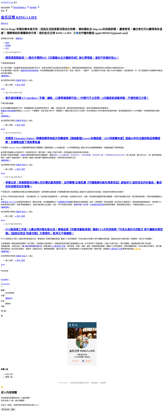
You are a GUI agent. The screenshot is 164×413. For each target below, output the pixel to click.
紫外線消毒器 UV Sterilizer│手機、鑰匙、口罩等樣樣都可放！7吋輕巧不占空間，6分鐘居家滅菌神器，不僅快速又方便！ (77, 98)
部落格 (8, 46)
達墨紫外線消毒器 (8, 111)
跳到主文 (4, 23)
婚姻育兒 (19, 38)
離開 (12, 409)
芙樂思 (23, 155)
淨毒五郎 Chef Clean (9, 202)
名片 (7, 48)
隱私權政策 (94, 383)
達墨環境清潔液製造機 (29, 70)
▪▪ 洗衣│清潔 (20, 85)
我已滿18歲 (5, 409)
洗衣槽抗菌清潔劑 (97, 205)
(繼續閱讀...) (5, 76)
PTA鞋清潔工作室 (58, 246)
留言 (23, 80)
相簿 (7, 43)
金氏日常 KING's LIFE (19, 17)
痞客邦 (18, 80)
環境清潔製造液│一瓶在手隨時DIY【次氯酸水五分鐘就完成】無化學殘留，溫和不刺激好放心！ (62, 57)
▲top (3, 89)
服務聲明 (103, 383)
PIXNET (65, 383)
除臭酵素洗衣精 (64, 202)
